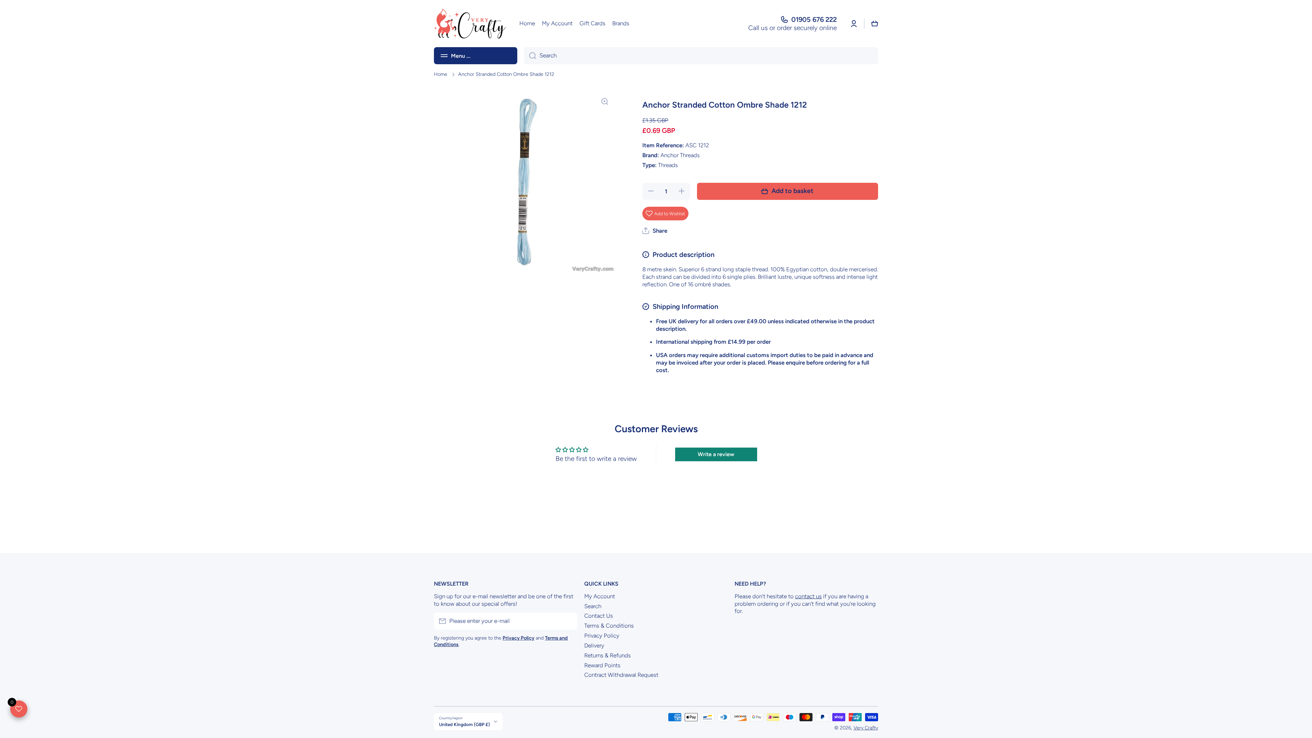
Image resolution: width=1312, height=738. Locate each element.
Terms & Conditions (609, 625)
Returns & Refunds (607, 655)
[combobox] (701, 55)
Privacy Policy (601, 635)
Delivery (594, 645)
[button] (874, 23)
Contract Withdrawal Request (621, 674)
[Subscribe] (568, 621)
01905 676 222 (814, 19)
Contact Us (598, 615)
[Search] (530, 55)
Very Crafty (865, 728)
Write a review (716, 454)
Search (592, 606)
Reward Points (602, 665)
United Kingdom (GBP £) (464, 724)
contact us (808, 596)
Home (440, 74)
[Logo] (470, 24)
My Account (599, 596)
